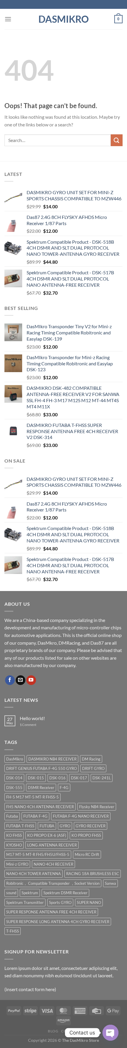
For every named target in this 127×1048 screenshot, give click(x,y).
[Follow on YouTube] (31, 680)
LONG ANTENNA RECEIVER (52, 845)
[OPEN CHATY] (110, 1033)
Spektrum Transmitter (25, 902)
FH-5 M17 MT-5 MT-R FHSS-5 (32, 797)
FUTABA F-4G (35, 816)
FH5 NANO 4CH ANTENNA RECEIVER (40, 806)
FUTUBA (47, 825)
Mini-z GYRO (17, 864)
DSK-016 (57, 777)
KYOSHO (14, 845)
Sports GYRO (60, 902)
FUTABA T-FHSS (20, 825)
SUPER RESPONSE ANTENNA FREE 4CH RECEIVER (51, 912)
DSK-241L (101, 777)
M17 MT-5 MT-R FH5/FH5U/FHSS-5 (37, 854)
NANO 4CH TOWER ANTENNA (33, 873)
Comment (28, 725)
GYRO (65, 825)
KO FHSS (14, 835)
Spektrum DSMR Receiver (65, 892)
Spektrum (30, 892)
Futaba (12, 816)
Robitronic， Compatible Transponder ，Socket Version (53, 883)
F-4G (64, 787)
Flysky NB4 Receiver (96, 806)
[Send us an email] (20, 680)
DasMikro (63, 19)
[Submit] (117, 140)
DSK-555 (14, 787)
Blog (53, 1031)
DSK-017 (79, 777)
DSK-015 (36, 777)
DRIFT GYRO (93, 768)
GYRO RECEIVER (90, 825)
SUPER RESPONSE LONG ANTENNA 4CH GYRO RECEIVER (57, 921)
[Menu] (8, 19)
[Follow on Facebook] (10, 680)
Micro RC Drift (87, 854)
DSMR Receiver (41, 787)
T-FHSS (12, 931)
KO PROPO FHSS (86, 835)
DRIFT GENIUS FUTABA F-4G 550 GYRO (41, 768)
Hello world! (32, 718)
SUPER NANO (89, 902)
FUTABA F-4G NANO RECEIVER (81, 816)
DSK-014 (14, 777)
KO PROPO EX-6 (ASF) (46, 835)
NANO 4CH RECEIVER (53, 864)
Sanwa (110, 883)
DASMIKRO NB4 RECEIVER (52, 759)
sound (11, 892)
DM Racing (91, 759)
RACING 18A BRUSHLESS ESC (92, 873)
